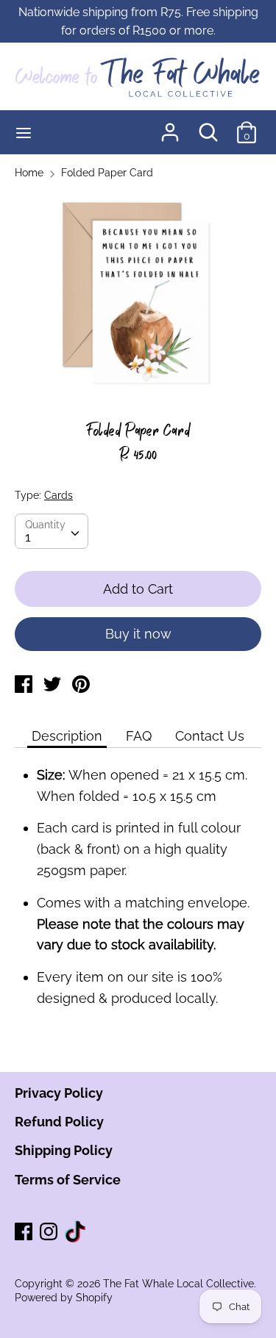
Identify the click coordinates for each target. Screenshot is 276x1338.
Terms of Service (68, 1179)
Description (67, 736)
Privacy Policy (59, 1093)
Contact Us (209, 736)
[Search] (208, 127)
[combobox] (51, 531)
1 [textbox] (28, 536)
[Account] (170, 127)
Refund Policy (59, 1121)
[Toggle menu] (23, 132)
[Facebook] (25, 1232)
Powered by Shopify (64, 1297)
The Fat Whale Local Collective (178, 1284)
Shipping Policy (64, 1150)
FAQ (139, 736)
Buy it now (138, 633)
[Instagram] (50, 1232)
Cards (58, 495)
